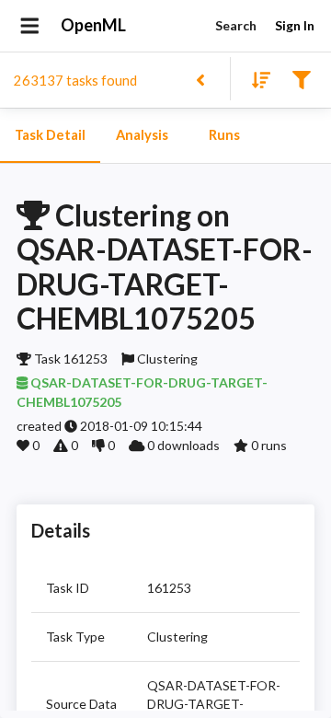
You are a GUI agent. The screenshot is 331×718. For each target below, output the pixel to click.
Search (236, 25)
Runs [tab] (224, 135)
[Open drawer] (29, 26)
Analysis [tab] (142, 135)
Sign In (294, 25)
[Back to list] (200, 78)
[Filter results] (301, 78)
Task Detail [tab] (50, 135)
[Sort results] (255, 78)
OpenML (93, 25)
